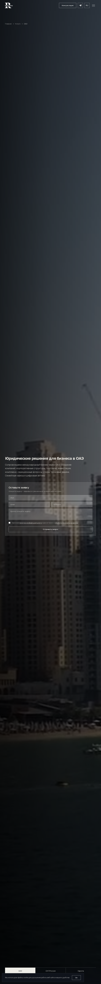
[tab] (20, 971)
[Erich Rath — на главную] (9, 5)
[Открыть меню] (93, 5)
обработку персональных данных (66, 523)
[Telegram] (80, 5)
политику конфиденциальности (31, 523)
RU (87, 5)
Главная (8, 24)
